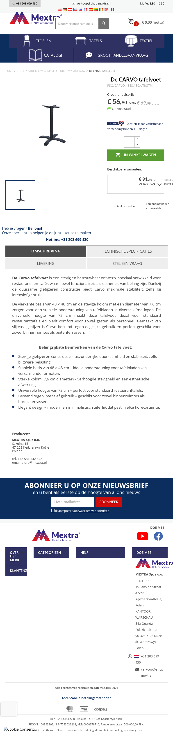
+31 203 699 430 (74, 239)
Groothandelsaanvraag (123, 55)
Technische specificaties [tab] (127, 251)
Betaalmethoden (124, 206)
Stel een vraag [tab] (127, 263)
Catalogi (53, 55)
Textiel (146, 40)
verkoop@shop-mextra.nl (94, 3)
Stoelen (43, 40)
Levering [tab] (46, 263)
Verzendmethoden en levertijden (157, 206)
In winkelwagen (135, 155)
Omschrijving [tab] (45, 251)
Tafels (95, 40)
